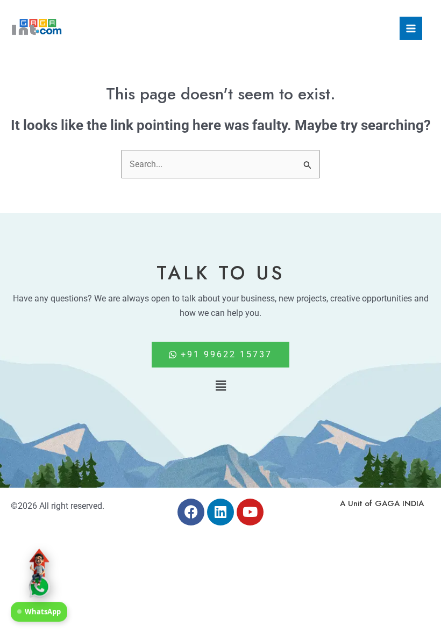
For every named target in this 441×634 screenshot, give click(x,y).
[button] (220, 386)
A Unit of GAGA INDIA (382, 503)
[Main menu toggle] (411, 28)
